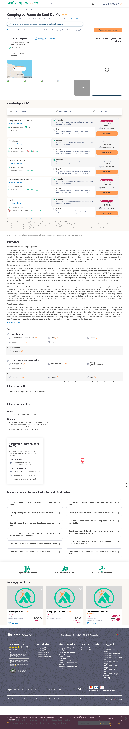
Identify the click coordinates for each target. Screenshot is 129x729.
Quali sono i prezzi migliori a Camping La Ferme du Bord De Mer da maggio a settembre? (33, 534)
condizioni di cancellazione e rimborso (37, 219)
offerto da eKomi (21, 671)
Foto (9, 30)
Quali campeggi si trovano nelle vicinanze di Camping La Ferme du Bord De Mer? (91, 542)
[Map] (64, 461)
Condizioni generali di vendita (20, 699)
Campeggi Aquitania (67, 660)
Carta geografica (58, 30)
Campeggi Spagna (43, 650)
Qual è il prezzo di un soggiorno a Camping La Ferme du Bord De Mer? (32, 524)
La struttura (17, 30)
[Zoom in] (126, 483)
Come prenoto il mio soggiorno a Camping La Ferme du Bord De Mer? (92, 553)
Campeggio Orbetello (111, 654)
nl (23, 690)
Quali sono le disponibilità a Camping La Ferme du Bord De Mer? (33, 504)
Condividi (74, 19)
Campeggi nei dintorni (81, 30)
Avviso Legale (39, 699)
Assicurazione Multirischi (56, 699)
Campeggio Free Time (112, 656)
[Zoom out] (126, 486)
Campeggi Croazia (43, 656)
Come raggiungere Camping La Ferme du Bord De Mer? (31, 551)
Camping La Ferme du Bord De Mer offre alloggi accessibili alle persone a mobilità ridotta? (91, 532)
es (19, 690)
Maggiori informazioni (16, 723)
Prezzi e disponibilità (108, 30)
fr (28, 690)
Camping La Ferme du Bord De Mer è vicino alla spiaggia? (91, 513)
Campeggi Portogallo (44, 654)
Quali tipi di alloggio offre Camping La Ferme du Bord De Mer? (32, 514)
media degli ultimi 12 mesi (15, 649)
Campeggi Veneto (88, 650)
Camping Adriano (110, 678)
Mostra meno (15, 322)
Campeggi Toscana (88, 648)
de (15, 690)
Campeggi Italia (42, 652)
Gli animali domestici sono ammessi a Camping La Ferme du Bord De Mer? (92, 522)
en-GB (33, 690)
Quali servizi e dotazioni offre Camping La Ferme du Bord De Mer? (92, 504)
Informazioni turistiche (41, 30)
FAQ (68, 30)
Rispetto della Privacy (77, 699)
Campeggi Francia (43, 648)
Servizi (27, 30)
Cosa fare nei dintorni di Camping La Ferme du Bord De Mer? (33, 543)
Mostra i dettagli (16, 123)
